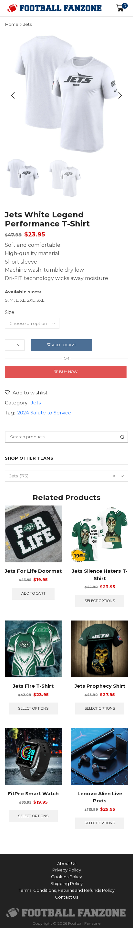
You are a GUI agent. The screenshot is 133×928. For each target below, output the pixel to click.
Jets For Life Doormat (33, 571)
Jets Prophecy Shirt (100, 686)
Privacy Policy (66, 869)
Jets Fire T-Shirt (33, 686)
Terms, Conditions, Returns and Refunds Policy (67, 890)
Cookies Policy (66, 876)
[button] (13, 96)
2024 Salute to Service (44, 413)
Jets (27, 24)
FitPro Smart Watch (33, 794)
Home (11, 24)
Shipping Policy (66, 883)
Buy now (68, 372)
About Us (66, 863)
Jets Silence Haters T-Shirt (100, 574)
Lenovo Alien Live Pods (99, 797)
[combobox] (66, 476)
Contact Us (66, 897)
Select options (100, 601)
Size (10, 312)
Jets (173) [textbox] (62, 475)
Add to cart (64, 345)
